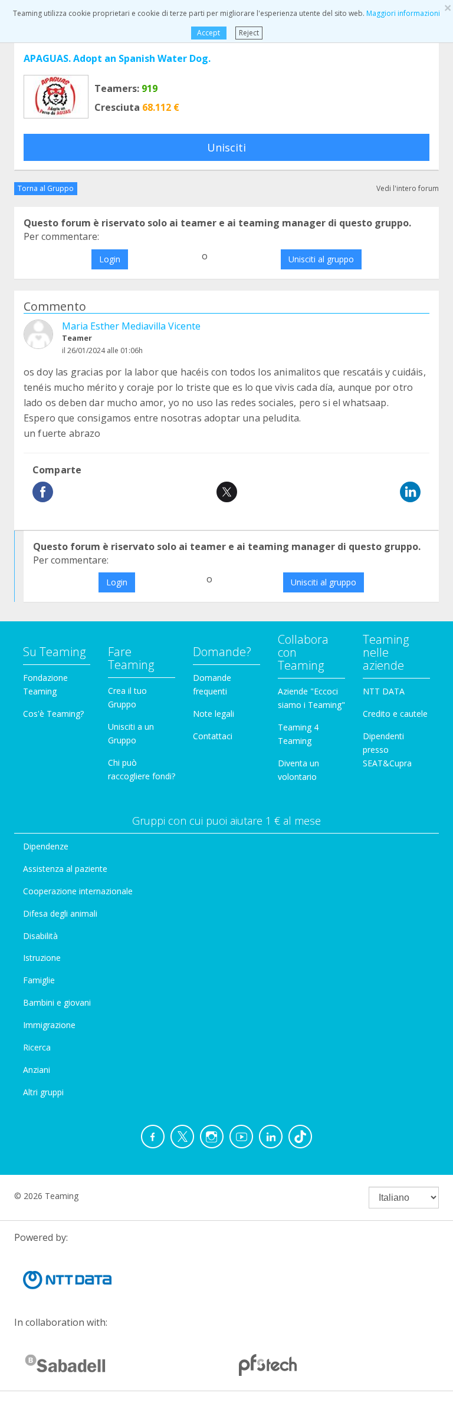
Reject (249, 33)
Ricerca (37, 1047)
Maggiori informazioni (403, 13)
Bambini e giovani (57, 1002)
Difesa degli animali (60, 913)
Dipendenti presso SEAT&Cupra (387, 749)
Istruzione (42, 957)
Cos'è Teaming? (53, 713)
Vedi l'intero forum (407, 188)
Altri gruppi (43, 1092)
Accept (208, 33)
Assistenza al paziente (65, 868)
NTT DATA (384, 691)
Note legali (213, 713)
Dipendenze (45, 846)
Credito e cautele (395, 713)
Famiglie (39, 980)
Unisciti (226, 147)
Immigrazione (49, 1024)
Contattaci (212, 736)
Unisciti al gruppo (321, 259)
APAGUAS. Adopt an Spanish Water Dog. (117, 58)
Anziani (36, 1069)
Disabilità (40, 935)
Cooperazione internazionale (78, 891)
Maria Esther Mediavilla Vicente (131, 326)
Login (109, 259)
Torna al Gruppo (46, 188)
